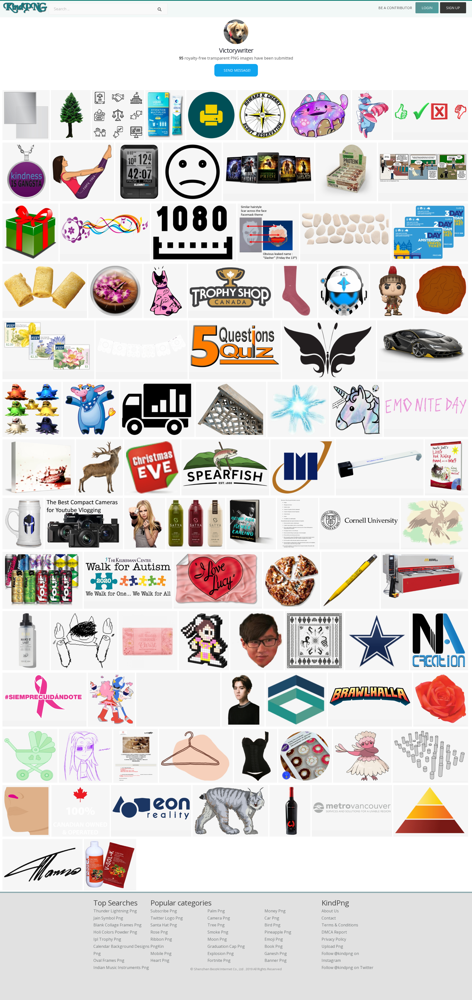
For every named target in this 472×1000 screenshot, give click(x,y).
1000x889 (86, 492)
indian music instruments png (121, 967)
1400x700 (199, 376)
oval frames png (108, 960)
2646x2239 (344, 779)
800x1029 (189, 667)
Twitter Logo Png (166, 918)
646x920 (133, 546)
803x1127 (12, 198)
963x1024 (236, 546)
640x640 (287, 779)
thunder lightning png (115, 911)
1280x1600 (99, 723)
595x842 (122, 779)
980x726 (129, 433)
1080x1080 (277, 723)
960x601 (291, 376)
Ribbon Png (161, 939)
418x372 (276, 433)
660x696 (339, 433)
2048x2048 (13, 667)
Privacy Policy (334, 939)
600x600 (133, 492)
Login (427, 7)
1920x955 (329, 546)
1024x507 (198, 315)
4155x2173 (13, 315)
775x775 (272, 605)
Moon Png (217, 939)
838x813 (423, 315)
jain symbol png (108, 918)
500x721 (361, 137)
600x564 (101, 137)
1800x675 (176, 546)
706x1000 (435, 492)
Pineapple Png (278, 932)
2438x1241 (192, 492)
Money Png (275, 911)
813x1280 (154, 315)
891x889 (294, 667)
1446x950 (55, 546)
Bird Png (272, 925)
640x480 (72, 433)
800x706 (422, 723)
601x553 (354, 667)
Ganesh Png (276, 953)
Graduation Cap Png (226, 946)
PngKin (157, 946)
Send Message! (236, 70)
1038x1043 (13, 779)
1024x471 (94, 605)
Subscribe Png (163, 911)
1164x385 (388, 198)
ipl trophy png (107, 939)
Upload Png (332, 946)
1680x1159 (404, 779)
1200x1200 (332, 605)
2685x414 (322, 833)
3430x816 (338, 723)
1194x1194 (156, 137)
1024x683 (391, 605)
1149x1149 (174, 198)
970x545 (11, 376)
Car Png (272, 918)
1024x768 (12, 137)
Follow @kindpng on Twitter (347, 967)
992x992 (97, 315)
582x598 (11, 258)
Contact (329, 918)
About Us (330, 911)
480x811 (243, 779)
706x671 (246, 258)
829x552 (402, 833)
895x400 (232, 198)
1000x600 (12, 723)
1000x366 (310, 258)
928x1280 (231, 723)
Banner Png (276, 960)
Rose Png (159, 932)
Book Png (274, 946)
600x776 (286, 546)
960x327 (402, 137)
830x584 (11, 605)
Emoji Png (274, 939)
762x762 (124, 198)
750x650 (11, 433)
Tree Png (216, 925)
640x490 (201, 833)
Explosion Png (220, 953)
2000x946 (12, 887)
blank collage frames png (117, 925)
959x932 (93, 887)
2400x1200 (147, 723)
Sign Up (453, 7)
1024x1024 (197, 137)
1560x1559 (62, 833)
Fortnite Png (219, 960)
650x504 (11, 492)
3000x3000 (326, 198)
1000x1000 (248, 137)
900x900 (327, 315)
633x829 (11, 546)
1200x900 (61, 667)
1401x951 (161, 258)
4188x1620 (122, 833)
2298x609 (106, 376)
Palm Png (216, 911)
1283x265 (394, 433)
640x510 (298, 137)
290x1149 (279, 833)
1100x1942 (62, 137)
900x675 (59, 198)
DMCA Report (334, 932)
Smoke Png (217, 932)
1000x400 (387, 376)
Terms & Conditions (340, 925)
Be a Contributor (395, 7)
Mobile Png (161, 953)
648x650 (419, 667)
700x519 (401, 258)
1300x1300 (381, 315)
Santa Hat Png (163, 925)
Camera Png (218, 918)
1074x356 (70, 258)
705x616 (279, 492)
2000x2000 (184, 605)
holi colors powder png (115, 932)
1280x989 (411, 546)
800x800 (345, 492)
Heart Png (159, 960)
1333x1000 (70, 779)
